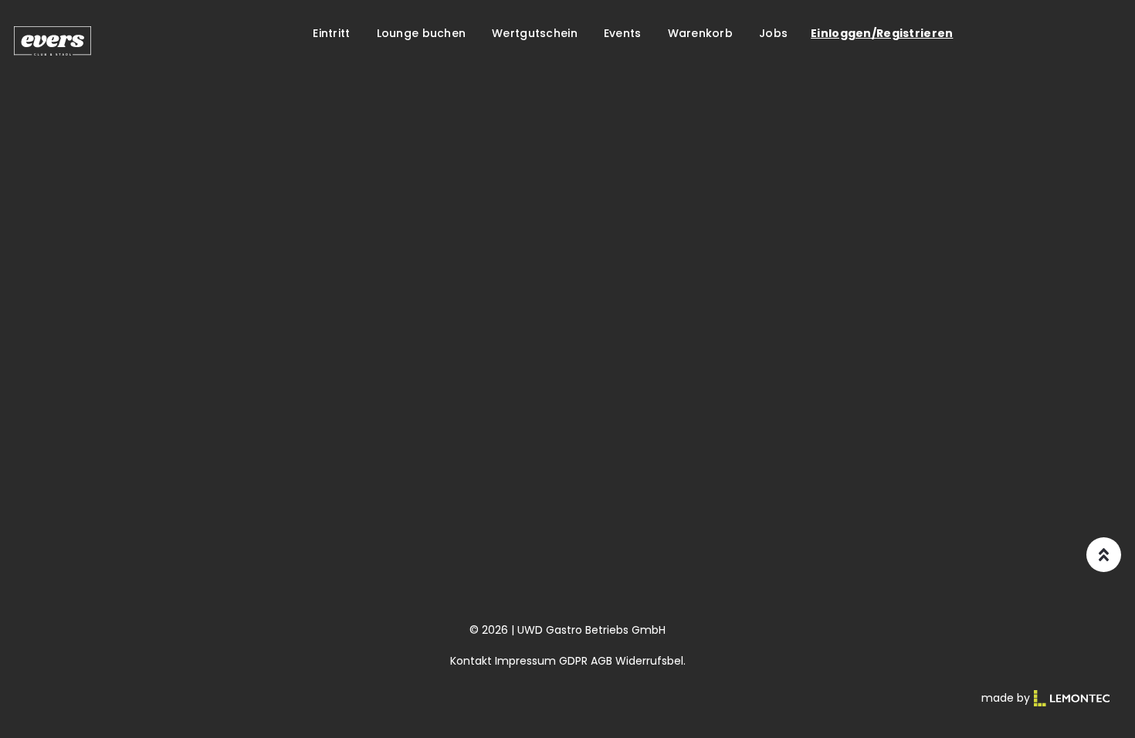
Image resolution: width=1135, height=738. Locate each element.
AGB (601, 661)
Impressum (525, 661)
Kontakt (471, 661)
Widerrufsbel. (650, 661)
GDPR (573, 661)
